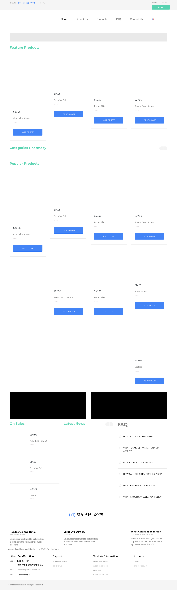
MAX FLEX (97, 570)
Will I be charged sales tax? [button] (139, 485)
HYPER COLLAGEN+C (100, 574)
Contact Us (136, 19)
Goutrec (138, 367)
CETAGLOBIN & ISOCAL (101, 562)
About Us (82, 19)
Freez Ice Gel (60, 100)
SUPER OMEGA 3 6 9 (100, 566)
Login (154, 3)
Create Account (140, 566)
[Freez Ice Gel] (68, 72)
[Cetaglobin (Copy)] (28, 81)
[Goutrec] (149, 336)
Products (102, 19)
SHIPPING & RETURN (60, 562)
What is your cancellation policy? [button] (142, 497)
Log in (136, 562)
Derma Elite (99, 106)
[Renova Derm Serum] (149, 75)
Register (165, 3)
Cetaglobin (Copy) (21, 118)
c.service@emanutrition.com (29, 570)
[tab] (145, 436)
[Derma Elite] (109, 75)
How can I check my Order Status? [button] (142, 474)
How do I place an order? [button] (138, 436)
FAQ (118, 19)
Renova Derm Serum (144, 106)
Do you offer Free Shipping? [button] (139, 462)
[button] (160, 7)
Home (64, 19)
